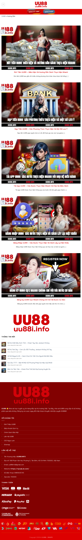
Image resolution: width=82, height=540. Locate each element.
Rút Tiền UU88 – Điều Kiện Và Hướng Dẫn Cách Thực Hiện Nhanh (41, 72)
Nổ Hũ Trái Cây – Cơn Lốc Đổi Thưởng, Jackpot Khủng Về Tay (30, 349)
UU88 (4, 16)
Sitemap (7, 445)
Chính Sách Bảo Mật (11, 432)
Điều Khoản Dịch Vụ (11, 428)
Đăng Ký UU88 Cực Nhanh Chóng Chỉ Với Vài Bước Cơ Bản (41, 300)
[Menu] (3, 4)
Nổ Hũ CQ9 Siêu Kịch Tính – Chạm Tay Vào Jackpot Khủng (28, 343)
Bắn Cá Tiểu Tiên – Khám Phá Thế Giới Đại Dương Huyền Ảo (29, 369)
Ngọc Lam (11, 441)
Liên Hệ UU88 (9, 436)
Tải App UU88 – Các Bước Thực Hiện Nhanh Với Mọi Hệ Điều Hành (41, 186)
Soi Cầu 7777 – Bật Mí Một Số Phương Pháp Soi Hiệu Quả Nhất (30, 363)
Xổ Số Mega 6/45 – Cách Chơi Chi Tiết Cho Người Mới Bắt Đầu (30, 356)
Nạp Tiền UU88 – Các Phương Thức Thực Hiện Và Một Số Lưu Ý (41, 129)
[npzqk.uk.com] (41, 4)
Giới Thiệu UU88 (10, 424)
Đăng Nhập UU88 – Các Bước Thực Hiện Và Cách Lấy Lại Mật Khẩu (41, 243)
